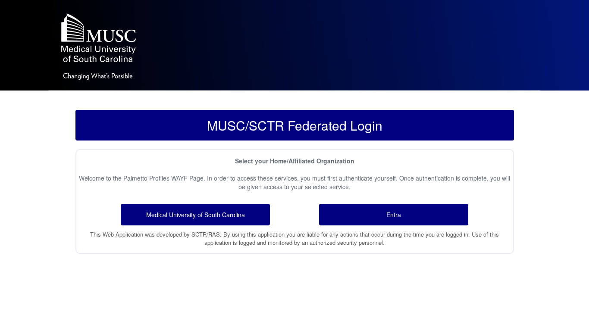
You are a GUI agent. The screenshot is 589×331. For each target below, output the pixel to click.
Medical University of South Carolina (195, 214)
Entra (393, 214)
